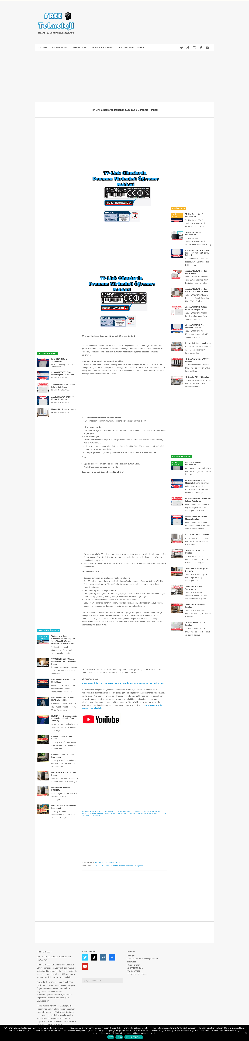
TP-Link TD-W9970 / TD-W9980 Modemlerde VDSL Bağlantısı (117, 865)
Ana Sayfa (130, 955)
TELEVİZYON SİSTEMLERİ (42, 637)
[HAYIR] (245, 1033)
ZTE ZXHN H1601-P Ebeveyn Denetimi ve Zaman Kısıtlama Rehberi (63, 661)
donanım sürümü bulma (150, 811)
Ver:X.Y (100, 816)
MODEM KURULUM (134, 968)
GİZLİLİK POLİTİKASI (134, 1037)
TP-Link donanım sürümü (130, 813)
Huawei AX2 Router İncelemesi (198, 343)
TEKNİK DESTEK (125, 811)
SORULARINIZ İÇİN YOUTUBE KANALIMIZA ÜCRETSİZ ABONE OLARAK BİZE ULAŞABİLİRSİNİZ (123, 683)
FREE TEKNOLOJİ (44, 952)
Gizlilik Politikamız (55, 1024)
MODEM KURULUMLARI (62, 378)
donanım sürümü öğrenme (92, 813)
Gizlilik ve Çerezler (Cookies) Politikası (142, 958)
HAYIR (119, 1037)
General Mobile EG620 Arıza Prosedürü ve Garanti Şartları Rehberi (197, 252)
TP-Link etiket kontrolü (150, 813)
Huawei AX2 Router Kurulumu (63, 409)
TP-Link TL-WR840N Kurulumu (197, 377)
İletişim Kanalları (133, 965)
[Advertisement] (168, 23)
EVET (110, 1037)
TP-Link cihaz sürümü (112, 813)
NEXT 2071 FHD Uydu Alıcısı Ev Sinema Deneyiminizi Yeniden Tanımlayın (64, 718)
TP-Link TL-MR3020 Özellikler (107, 862)
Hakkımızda (131, 962)
